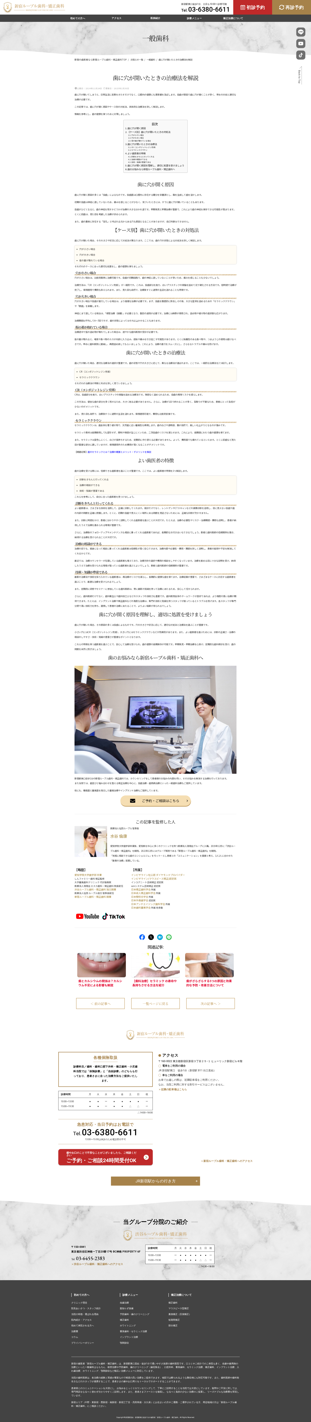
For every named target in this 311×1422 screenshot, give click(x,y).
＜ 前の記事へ (100, 1003)
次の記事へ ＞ (211, 1003)
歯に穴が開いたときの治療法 (142, 144)
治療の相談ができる (139, 159)
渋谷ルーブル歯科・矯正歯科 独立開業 (95, 889)
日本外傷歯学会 (139, 900)
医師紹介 (155, 18)
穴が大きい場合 (137, 137)
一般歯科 (151, 59)
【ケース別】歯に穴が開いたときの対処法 (148, 132)
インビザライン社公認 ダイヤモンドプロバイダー (158, 875)
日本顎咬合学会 (139, 896)
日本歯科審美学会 (141, 907)
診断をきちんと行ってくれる (142, 156)
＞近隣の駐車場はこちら (172, 1089)
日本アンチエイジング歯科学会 (148, 904)
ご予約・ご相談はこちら (160, 800)
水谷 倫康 (118, 836)
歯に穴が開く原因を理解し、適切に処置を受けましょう (155, 165)
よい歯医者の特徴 (136, 153)
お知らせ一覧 (136, 59)
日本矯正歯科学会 (141, 889)
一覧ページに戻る (155, 1003)
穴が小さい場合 (137, 135)
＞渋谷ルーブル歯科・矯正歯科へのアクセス (97, 1264)
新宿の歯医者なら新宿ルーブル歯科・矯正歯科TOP (101, 59)
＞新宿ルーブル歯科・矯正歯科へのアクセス (227, 1160)
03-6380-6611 (209, 9)
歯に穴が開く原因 (136, 128)
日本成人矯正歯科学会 (143, 893)
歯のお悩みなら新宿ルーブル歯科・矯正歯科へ (151, 169)
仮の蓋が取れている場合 (141, 140)
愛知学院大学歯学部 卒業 (88, 875)
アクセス (117, 18)
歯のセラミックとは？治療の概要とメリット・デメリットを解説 (119, 451)
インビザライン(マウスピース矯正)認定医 (154, 878)
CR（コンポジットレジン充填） (144, 147)
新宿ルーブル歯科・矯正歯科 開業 (93, 896)
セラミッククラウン (139, 150)
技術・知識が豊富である (141, 162)
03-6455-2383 (88, 1258)
